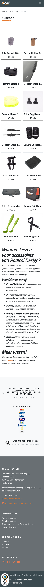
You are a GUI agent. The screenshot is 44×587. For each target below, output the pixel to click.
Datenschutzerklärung (12, 582)
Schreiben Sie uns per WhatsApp (19, 503)
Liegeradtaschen (13, 11)
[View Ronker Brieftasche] (33, 197)
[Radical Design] (6, 3)
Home (3, 11)
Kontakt (5, 547)
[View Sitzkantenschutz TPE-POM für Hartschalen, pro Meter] (33, 75)
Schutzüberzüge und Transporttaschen (18, 524)
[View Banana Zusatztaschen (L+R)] (33, 136)
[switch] (5, 583)
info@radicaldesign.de (13, 498)
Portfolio (5, 544)
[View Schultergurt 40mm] (33, 228)
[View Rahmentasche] (11, 75)
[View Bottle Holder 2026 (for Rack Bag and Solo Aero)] (33, 44)
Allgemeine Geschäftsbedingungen (17, 579)
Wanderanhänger (9, 521)
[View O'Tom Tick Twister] (11, 228)
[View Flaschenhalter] (11, 167)
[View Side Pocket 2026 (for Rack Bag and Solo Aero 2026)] (11, 44)
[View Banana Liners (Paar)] (11, 105)
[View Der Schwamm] (33, 167)
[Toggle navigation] (39, 3)
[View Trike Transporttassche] (11, 197)
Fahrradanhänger (9, 517)
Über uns (5, 541)
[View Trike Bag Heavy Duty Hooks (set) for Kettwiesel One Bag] (33, 105)
